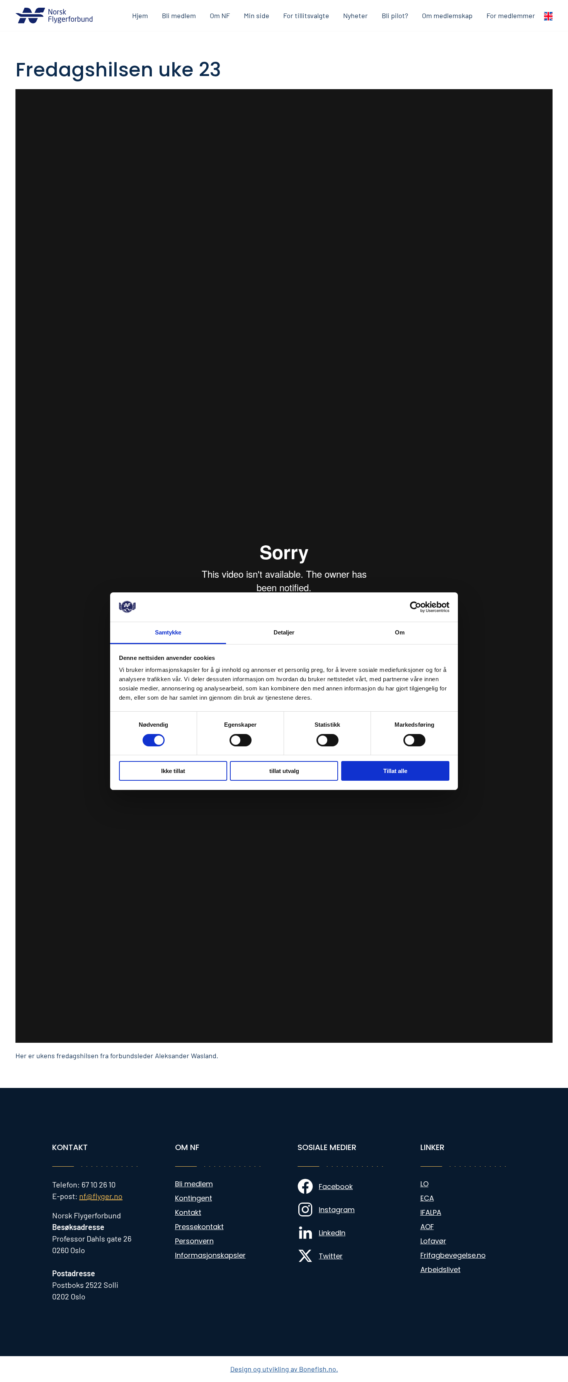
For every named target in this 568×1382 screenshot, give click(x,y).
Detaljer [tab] (284, 632)
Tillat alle (395, 771)
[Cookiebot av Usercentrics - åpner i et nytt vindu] (415, 607)
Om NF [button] (220, 15)
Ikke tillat (173, 771)
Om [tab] (400, 632)
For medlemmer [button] (510, 15)
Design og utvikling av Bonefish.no (283, 1369)
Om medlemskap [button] (447, 15)
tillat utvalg (284, 771)
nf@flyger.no (100, 1196)
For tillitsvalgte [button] (306, 15)
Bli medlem (179, 15)
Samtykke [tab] (168, 632)
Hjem (140, 15)
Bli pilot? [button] (395, 15)
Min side (256, 15)
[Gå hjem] (54, 15)
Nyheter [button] (355, 15)
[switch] (241, 740)
